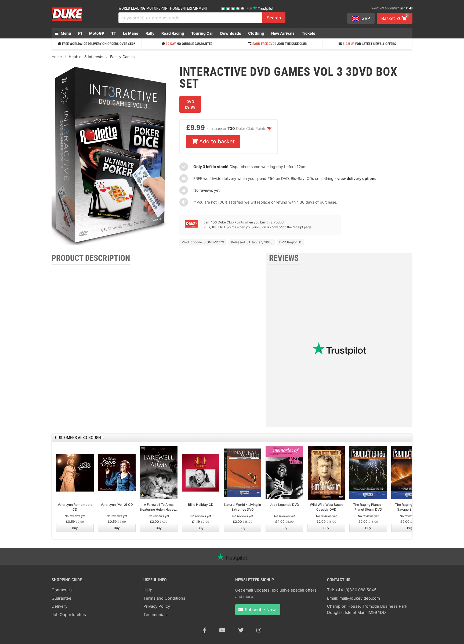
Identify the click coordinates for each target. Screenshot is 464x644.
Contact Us (62, 589)
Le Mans (130, 33)
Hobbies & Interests (86, 56)
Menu (65, 33)
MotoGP (96, 33)
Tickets (308, 33)
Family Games (122, 56)
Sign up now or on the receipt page (285, 227)
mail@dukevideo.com (359, 598)
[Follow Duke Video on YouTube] (222, 630)
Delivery (59, 606)
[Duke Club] (191, 227)
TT (113, 33)
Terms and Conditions (164, 598)
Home (57, 56)
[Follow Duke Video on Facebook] (204, 630)
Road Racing (172, 33)
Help (147, 589)
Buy (75, 528)
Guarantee (61, 598)
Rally (150, 33)
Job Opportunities (69, 614)
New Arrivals (283, 33)
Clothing (256, 33)
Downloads (230, 33)
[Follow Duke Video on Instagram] (258, 630)
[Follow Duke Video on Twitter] (241, 630)
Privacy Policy (156, 606)
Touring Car (202, 33)
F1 (80, 33)
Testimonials (155, 614)
